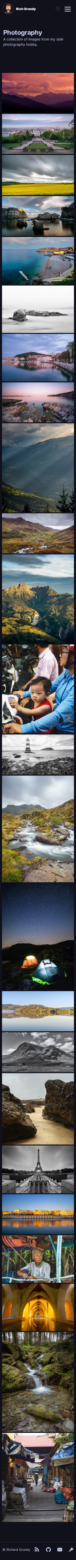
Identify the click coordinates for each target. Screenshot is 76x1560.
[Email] (59, 1549)
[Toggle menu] (67, 9)
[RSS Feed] (37, 1549)
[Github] (48, 1549)
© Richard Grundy (16, 1550)
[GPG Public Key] (71, 1549)
